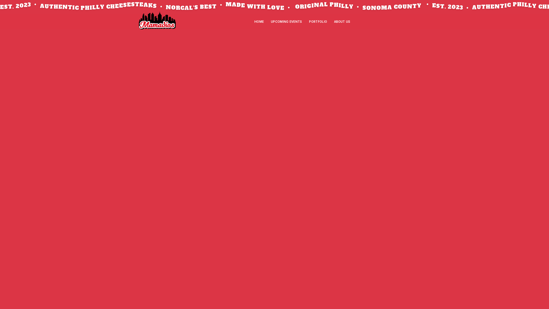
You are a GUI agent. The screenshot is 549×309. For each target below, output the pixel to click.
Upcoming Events (286, 21)
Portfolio (318, 21)
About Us (342, 21)
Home (259, 21)
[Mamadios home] (157, 21)
